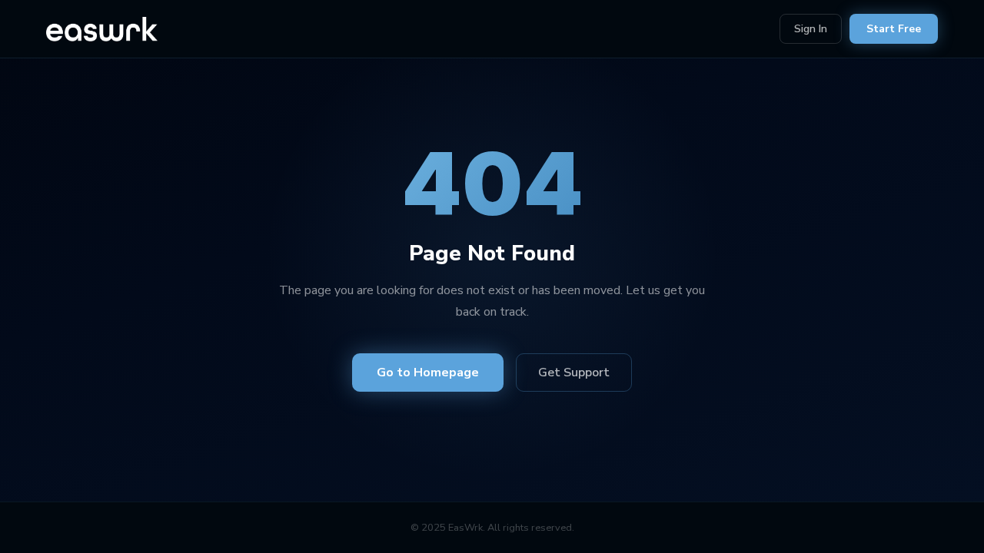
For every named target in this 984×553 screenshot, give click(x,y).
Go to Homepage (428, 372)
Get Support (574, 372)
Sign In (810, 29)
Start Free (893, 29)
